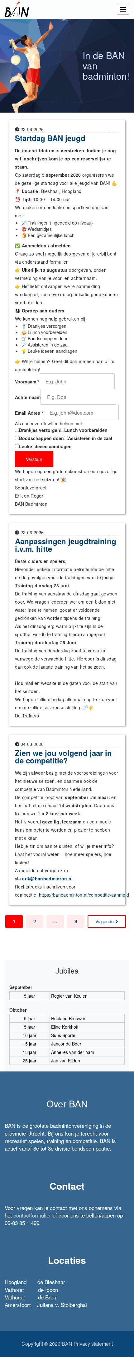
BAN (67, 1343)
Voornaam (27, 381)
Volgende (104, 921)
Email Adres (29, 413)
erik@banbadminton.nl (47, 878)
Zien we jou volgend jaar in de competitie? (63, 756)
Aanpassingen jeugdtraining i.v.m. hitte (65, 545)
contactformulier (32, 1215)
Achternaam (28, 397)
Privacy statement (93, 1343)
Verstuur (34, 459)
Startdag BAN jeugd (50, 138)
